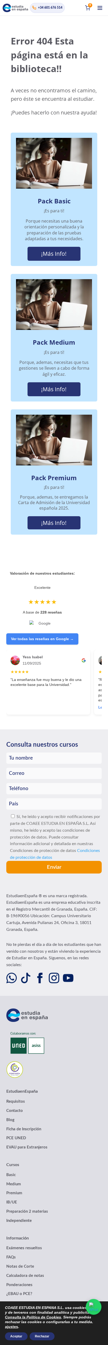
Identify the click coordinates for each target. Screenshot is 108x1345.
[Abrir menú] (99, 7)
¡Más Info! (54, 253)
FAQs (11, 1257)
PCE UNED (16, 1138)
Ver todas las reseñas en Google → (42, 639)
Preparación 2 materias (27, 1211)
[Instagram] (54, 978)
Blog (10, 1120)
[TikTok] (25, 978)
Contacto (14, 1111)
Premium (14, 1193)
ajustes (11, 1326)
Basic (11, 1175)
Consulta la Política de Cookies (33, 1317)
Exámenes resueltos (24, 1248)
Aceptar (16, 1336)
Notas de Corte (20, 1266)
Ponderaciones (19, 1285)
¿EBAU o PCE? (19, 1294)
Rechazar (42, 1336)
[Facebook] (40, 978)
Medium (13, 1184)
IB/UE (11, 1202)
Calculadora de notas (25, 1276)
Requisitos (15, 1101)
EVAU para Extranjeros (26, 1147)
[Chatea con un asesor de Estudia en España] (93, 1307)
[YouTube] (68, 978)
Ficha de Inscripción (23, 1129)
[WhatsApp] (11, 978)
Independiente (19, 1221)
